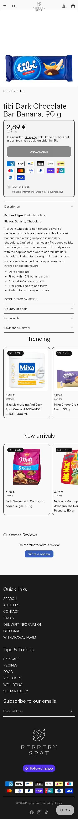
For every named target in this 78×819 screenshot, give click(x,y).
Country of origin (15, 308)
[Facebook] (31, 812)
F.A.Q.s (8, 618)
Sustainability (15, 691)
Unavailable (39, 151)
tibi (22, 91)
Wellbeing (12, 685)
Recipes (10, 665)
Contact (11, 611)
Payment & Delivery (17, 327)
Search (10, 599)
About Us (11, 605)
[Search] (13, 6)
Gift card (12, 631)
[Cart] (73, 6)
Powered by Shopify (51, 803)
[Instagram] (39, 812)
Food (8, 672)
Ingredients (12, 318)
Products (12, 678)
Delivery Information (22, 624)
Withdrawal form (19, 637)
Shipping (31, 137)
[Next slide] (70, 382)
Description (12, 206)
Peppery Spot (32, 803)
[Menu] (5, 6)
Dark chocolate (34, 215)
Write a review (39, 554)
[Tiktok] (46, 812)
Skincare (11, 659)
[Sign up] (70, 711)
